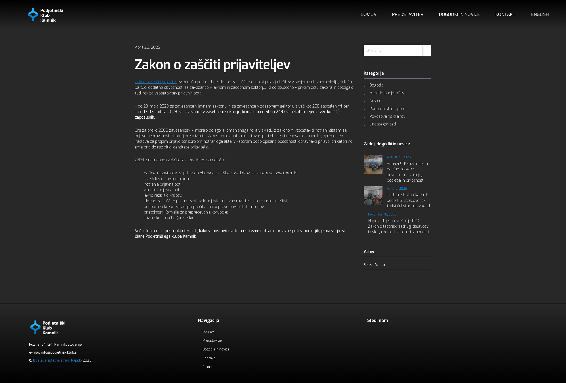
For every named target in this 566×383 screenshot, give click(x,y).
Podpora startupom (387, 108)
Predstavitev (407, 14)
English (540, 14)
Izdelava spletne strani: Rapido (57, 360)
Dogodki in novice (459, 14)
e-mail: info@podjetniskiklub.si (53, 352)
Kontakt (505, 14)
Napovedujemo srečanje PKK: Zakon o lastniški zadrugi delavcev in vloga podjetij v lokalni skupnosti (398, 226)
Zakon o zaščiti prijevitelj (156, 82)
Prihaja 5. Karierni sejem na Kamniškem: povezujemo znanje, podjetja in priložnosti (408, 172)
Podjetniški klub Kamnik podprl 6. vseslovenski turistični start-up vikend (408, 200)
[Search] (426, 50)
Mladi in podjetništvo (388, 93)
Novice (375, 100)
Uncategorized (382, 124)
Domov (369, 14)
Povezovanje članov (387, 116)
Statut (207, 367)
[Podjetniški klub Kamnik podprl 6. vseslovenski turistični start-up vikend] (373, 195)
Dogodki (376, 85)
